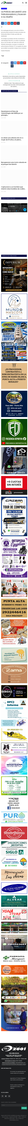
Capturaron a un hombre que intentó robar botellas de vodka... (13, 188)
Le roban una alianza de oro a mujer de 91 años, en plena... (12, 139)
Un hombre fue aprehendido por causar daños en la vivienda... (18, 1072)
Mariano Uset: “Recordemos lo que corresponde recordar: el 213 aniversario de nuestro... (14, 84)
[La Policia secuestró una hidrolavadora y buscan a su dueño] (14, 27)
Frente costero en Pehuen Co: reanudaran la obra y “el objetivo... (17, 1086)
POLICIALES (4, 8)
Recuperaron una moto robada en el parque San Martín (13, 163)
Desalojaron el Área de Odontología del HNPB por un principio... (12, 113)
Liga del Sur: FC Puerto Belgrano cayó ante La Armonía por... (18, 1079)
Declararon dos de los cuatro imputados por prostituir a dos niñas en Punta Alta (14, 77)
